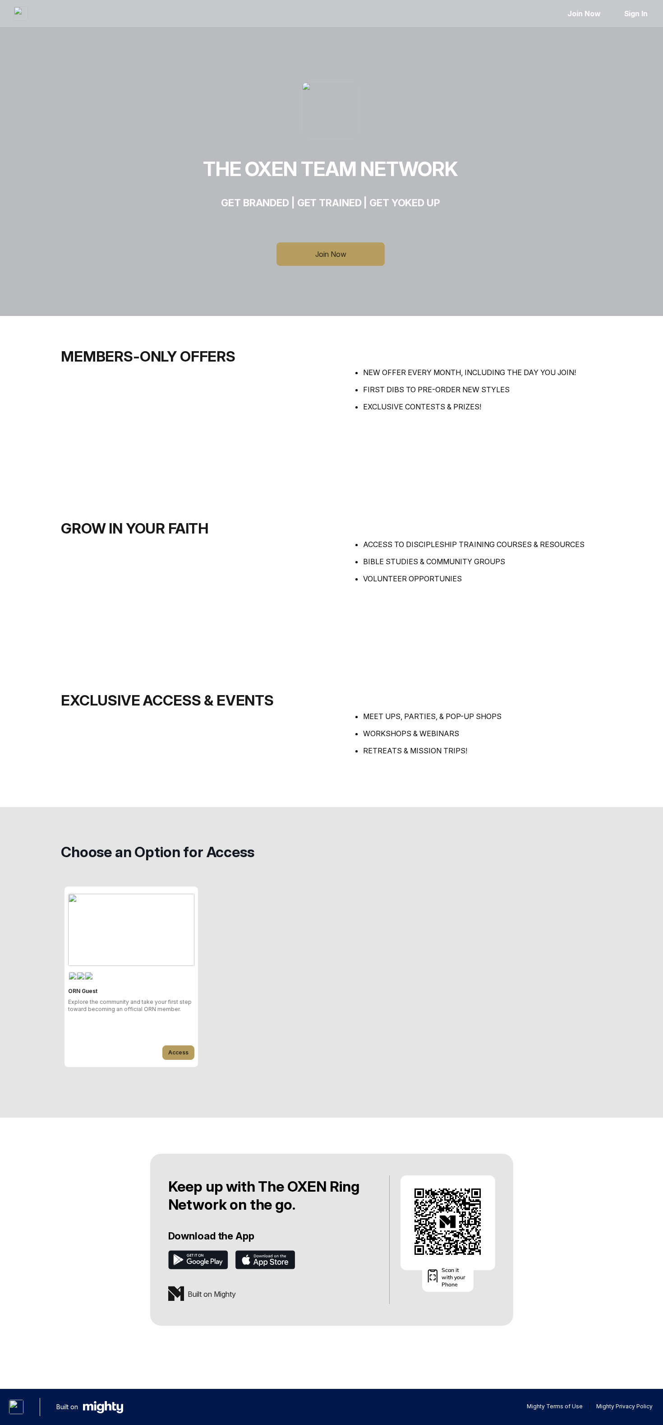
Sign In (636, 13)
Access (178, 1052)
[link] (131, 977)
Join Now (583, 13)
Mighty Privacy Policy (624, 1406)
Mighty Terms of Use (555, 1406)
